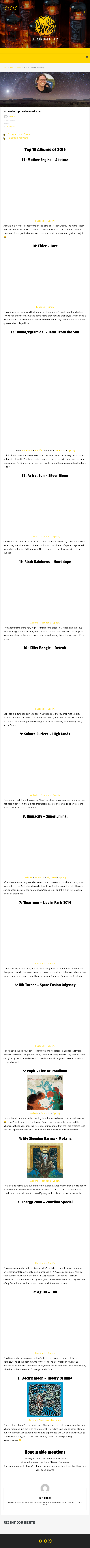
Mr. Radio (13, 116)
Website (34, 536)
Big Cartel (52, 877)
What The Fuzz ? (15, 68)
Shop (51, 307)
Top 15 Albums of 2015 (19, 134)
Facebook (40, 221)
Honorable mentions (18, 138)
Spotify (51, 221)
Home (5, 68)
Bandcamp (56, 1420)
